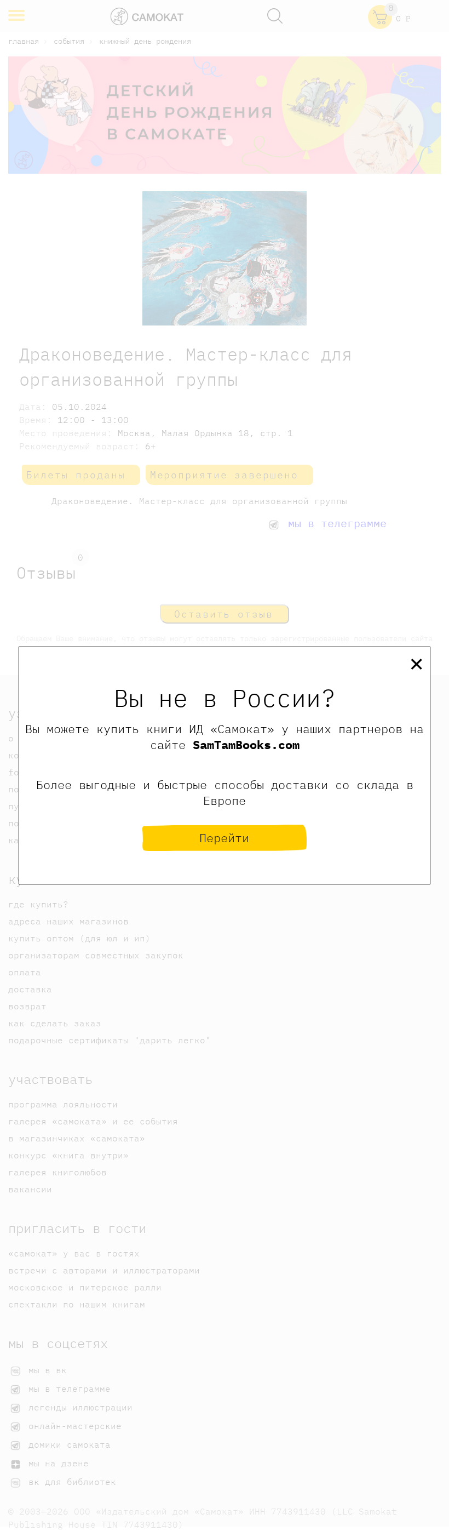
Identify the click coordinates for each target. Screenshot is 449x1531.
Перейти (224, 838)
